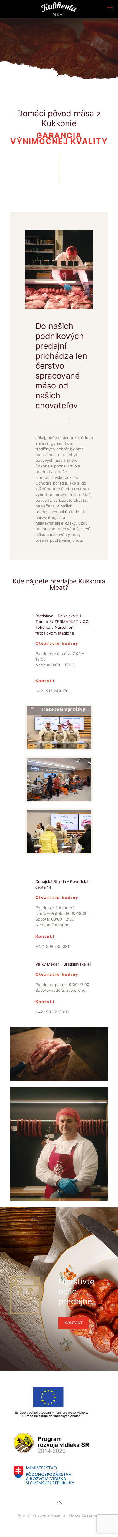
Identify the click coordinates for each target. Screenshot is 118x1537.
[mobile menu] (110, 9)
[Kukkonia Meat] (59, 9)
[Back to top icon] (59, 1502)
